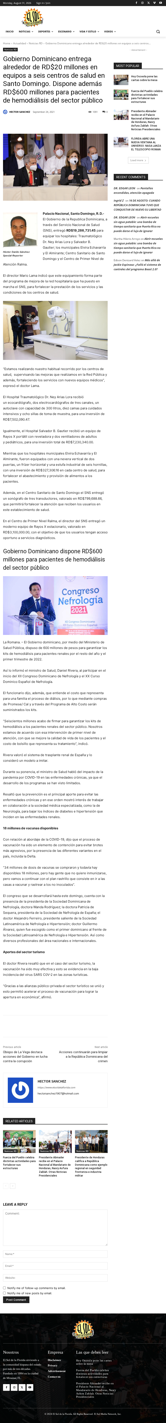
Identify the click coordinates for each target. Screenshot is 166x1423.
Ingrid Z (119, 200)
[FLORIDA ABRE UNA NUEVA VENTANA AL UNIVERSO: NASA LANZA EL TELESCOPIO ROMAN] (121, 142)
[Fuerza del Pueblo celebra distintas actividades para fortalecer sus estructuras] (19, 1141)
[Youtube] (160, 3)
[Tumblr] (72, 123)
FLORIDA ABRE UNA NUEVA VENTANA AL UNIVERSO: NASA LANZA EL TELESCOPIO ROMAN (146, 144)
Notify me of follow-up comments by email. (36, 1288)
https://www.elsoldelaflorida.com (56, 1087)
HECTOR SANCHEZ (19, 111)
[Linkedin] (62, 123)
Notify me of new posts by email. (29, 1293)
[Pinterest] (52, 123)
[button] (158, 32)
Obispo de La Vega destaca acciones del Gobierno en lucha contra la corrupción (25, 1056)
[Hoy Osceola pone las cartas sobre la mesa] (121, 80)
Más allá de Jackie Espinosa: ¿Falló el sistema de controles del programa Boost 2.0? (137, 264)
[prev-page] (5, 1186)
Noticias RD (36, 43)
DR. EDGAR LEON (124, 188)
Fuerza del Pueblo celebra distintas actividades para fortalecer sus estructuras (147, 96)
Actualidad (19, 43)
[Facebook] (136, 3)
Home (6, 43)
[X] (148, 3)
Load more (136, 160)
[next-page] (12, 1186)
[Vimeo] (154, 3)
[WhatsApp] (82, 123)
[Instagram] (142, 3)
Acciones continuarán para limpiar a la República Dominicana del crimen (83, 1056)
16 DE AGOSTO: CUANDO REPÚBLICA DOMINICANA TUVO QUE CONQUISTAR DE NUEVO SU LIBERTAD (137, 205)
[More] (92, 123)
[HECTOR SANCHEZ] (6, 112)
